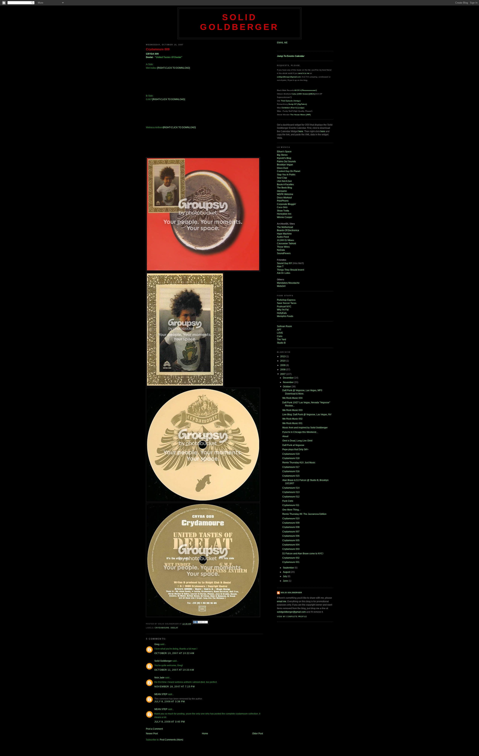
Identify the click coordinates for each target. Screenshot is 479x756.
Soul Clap (282, 177)
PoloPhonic (283, 200)
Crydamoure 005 (291, 540)
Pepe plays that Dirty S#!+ (295, 449)
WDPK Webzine (285, 194)
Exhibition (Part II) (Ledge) (293, 108)
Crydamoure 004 (291, 544)
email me (281, 601)
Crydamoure (162, 628)
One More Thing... (291, 509)
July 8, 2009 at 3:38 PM (169, 701)
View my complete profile (292, 617)
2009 (283, 365)
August (287, 572)
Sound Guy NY (285, 263)
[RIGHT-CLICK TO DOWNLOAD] (173, 68)
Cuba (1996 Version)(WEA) (303, 94)
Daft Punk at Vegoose (293, 445)
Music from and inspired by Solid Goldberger (305, 427)
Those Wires (283, 247)
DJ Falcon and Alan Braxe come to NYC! (302, 553)
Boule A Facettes (285, 184)
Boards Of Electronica (288, 230)
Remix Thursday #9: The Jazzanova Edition (304, 514)
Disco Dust (282, 168)
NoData (281, 250)
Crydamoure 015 (291, 476)
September (289, 567)
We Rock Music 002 (292, 418)
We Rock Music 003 (292, 410)
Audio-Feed (283, 237)
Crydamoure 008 (291, 527)
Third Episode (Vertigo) (290, 101)
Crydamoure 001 (291, 562)
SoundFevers (284, 253)
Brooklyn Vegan (285, 164)
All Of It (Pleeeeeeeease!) (305, 90)
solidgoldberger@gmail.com (289, 77)
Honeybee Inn (284, 214)
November (288, 382)
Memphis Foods (285, 316)
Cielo (279, 336)
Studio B (281, 343)
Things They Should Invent (290, 270)
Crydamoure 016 (291, 471)
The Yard (281, 339)
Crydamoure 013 (291, 492)
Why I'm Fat (283, 309)
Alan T (280, 266)
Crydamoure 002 (291, 558)
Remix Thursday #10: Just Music (298, 462)
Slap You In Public (286, 174)
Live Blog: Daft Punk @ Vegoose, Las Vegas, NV (306, 414)
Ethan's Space (284, 151)
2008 (283, 369)
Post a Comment (154, 729)
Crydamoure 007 (291, 531)
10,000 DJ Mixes (285, 240)
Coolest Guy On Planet (288, 171)
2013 (283, 356)
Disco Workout (284, 197)
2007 (283, 374)
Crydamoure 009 (158, 49)
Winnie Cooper (284, 217)
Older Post (257, 733)
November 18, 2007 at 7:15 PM (174, 686)
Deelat (149, 57)
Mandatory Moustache (288, 283)
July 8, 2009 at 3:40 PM (169, 721)
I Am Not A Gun (284, 181)
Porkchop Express (286, 300)
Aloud (285, 436)
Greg (156, 644)
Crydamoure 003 (291, 549)
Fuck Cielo (287, 501)
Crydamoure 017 (291, 467)
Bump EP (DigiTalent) (298, 104)
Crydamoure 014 (291, 488)
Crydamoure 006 (291, 536)
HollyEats (282, 313)
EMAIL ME (282, 42)
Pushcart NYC (284, 306)
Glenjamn (282, 191)
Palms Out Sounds (286, 161)
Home (205, 733)
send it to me (303, 73)
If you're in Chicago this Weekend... (300, 432)
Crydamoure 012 (291, 496)
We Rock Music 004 (292, 398)
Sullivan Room (284, 326)
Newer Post (152, 733)
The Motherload (285, 227)
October (287, 386)
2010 (283, 360)
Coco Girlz (282, 207)
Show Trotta (283, 210)
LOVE (280, 333)
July (285, 576)
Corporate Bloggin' (286, 204)
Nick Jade (159, 677)
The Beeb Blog (284, 187)
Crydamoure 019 (291, 454)
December (288, 378)
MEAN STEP (160, 694)
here (300, 131)
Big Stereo (282, 155)
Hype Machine (284, 233)
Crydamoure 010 (291, 518)
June (286, 581)
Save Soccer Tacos (286, 303)
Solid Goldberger (239, 22)
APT (279, 329)
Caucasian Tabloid (286, 243)
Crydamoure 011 (290, 505)
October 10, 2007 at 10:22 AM (174, 653)
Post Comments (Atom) (171, 739)
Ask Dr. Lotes (283, 273)
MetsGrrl (281, 286)
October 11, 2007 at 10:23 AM (174, 670)
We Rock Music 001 (292, 423)
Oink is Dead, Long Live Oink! (297, 440)
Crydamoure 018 (291, 458)
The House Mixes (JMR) (300, 115)
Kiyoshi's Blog (284, 158)
